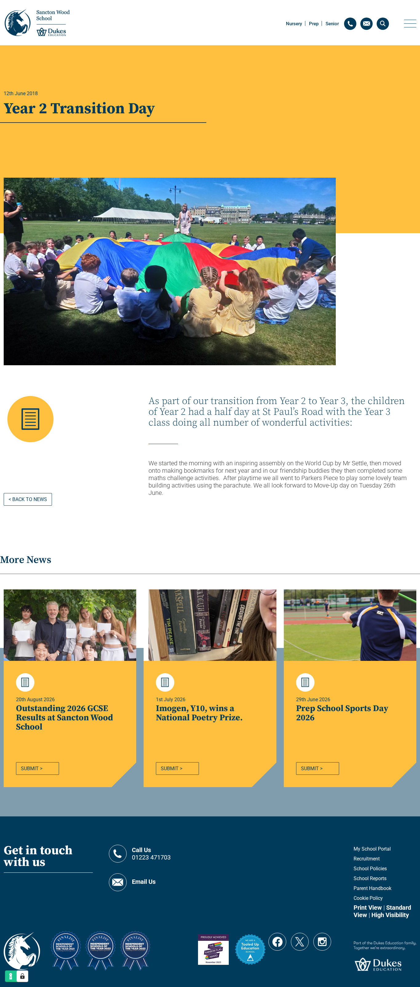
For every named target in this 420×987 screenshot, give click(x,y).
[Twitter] (300, 939)
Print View (368, 907)
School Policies (370, 869)
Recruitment (367, 859)
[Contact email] (366, 24)
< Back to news (28, 499)
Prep (314, 23)
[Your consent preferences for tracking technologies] (22, 976)
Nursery (294, 23)
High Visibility (390, 915)
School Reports (370, 878)
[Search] (383, 24)
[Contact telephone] (350, 24)
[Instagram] (322, 939)
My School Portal (372, 849)
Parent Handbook (372, 888)
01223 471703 (151, 853)
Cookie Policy (368, 898)
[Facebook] (277, 939)
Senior (332, 23)
